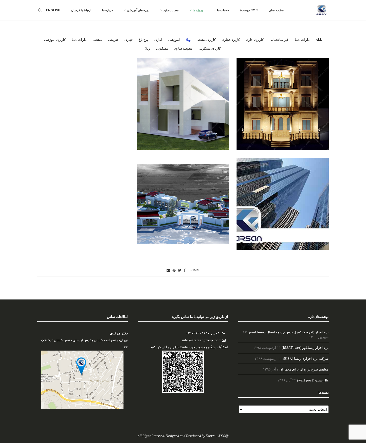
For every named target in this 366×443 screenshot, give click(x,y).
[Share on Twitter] (179, 270)
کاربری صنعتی (206, 40)
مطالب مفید (171, 10)
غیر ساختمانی (279, 40)
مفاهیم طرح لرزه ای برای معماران (304, 369)
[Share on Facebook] (185, 270)
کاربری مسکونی (210, 48)
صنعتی (97, 40)
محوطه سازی (183, 48)
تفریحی (113, 40)
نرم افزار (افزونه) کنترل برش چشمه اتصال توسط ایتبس (288, 332)
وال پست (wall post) (313, 380)
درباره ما (107, 10)
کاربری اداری (254, 40)
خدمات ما (223, 10)
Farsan (211, 435)
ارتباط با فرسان (81, 10)
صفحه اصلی (276, 10)
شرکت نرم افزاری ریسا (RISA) (306, 358)
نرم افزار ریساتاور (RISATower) (305, 347)
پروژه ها (198, 10)
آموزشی (174, 40)
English (53, 10)
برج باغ (143, 40)
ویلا (188, 40)
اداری (158, 40)
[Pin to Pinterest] (174, 270)
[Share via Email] (168, 270)
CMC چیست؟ (249, 10)
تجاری (128, 40)
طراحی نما (302, 40)
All (319, 40)
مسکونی (162, 48)
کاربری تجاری (231, 40)
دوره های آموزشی (138, 10)
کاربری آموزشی (54, 40)
